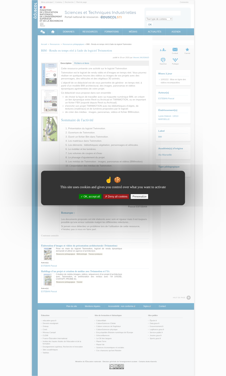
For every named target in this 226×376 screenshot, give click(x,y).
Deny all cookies (117, 196)
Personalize (140, 196)
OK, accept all (91, 196)
